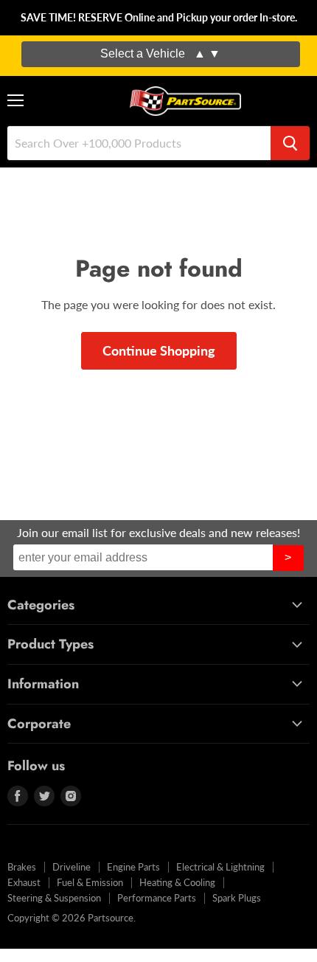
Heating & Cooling (177, 882)
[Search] (290, 143)
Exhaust (24, 882)
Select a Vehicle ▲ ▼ (160, 53)
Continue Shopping (158, 350)
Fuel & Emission (90, 882)
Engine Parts (133, 867)
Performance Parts (156, 898)
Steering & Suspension (54, 898)
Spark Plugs (236, 898)
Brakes (21, 867)
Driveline (71, 867)
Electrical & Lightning (220, 867)
